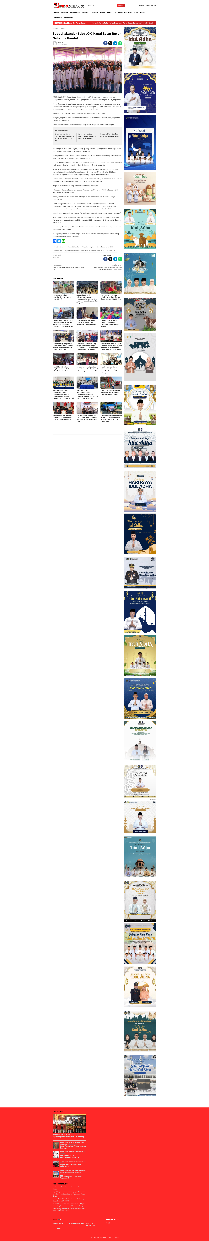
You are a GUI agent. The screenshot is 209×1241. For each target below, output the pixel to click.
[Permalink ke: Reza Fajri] (55, 43)
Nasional (81, 1142)
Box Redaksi (57, 1229)
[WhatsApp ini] (120, 43)
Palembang (69, 1135)
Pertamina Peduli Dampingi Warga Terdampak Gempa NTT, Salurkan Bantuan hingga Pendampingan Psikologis (87, 346)
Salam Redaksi (58, 1223)
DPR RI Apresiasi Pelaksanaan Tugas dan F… (71, 1177)
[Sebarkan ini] (105, 43)
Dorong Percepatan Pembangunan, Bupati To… (70, 1156)
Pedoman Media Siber (76, 1223)
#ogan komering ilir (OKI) (105, 247)
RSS (109, 1223)
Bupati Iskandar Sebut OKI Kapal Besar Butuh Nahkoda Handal (84, 251)
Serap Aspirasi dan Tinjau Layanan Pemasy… (73, 1147)
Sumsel (62, 1174)
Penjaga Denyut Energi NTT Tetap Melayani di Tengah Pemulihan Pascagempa (110, 392)
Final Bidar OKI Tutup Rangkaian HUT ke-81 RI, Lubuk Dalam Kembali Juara (62, 369)
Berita (63, 1135)
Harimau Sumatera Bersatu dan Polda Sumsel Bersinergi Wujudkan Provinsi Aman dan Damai (87, 418)
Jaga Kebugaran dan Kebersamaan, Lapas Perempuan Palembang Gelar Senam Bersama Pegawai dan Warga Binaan (87, 299)
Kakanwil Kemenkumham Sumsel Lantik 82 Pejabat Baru (69, 267)
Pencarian (121, 5)
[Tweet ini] (110, 43)
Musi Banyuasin (78, 1151)
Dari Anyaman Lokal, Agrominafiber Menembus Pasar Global (62, 297)
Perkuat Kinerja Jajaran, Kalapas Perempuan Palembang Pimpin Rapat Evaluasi (108, 23)
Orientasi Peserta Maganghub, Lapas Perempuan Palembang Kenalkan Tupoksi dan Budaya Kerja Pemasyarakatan (87, 394)
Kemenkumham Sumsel (67, 1172)
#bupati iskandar (73, 247)
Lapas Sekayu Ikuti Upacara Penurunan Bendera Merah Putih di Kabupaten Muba (62, 417)
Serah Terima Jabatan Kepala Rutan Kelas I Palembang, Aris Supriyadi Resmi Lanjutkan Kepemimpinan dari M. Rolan (111, 346)
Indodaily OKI (111, 251)
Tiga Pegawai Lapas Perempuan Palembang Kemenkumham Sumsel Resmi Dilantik (108, 267)
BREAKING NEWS (73, 1142)
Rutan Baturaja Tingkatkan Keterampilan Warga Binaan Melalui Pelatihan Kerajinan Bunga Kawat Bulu (63, 346)
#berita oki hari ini (59, 247)
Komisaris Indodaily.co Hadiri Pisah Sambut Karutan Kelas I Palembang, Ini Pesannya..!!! (87, 369)
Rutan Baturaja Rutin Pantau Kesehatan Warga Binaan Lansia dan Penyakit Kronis (87, 322)
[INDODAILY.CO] (70, 5)
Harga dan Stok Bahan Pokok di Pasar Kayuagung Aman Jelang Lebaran (87, 136)
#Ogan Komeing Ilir (88, 247)
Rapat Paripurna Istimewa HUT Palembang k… (68, 1138)
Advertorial (56, 1135)
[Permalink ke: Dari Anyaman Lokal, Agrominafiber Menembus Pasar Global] (63, 287)
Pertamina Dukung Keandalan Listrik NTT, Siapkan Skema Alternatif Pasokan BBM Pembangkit (111, 418)
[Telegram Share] (115, 43)
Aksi (69, 1170)
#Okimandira (58, 251)
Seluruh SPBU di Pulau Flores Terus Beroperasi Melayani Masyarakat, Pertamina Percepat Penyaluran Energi (63, 323)
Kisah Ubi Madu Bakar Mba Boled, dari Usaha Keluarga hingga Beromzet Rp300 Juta (110, 297)
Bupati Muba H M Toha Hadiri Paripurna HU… (70, 1166)
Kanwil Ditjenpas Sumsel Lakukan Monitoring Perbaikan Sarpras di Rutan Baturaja (110, 370)
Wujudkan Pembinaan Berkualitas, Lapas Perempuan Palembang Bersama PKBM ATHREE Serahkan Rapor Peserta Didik (63, 394)
